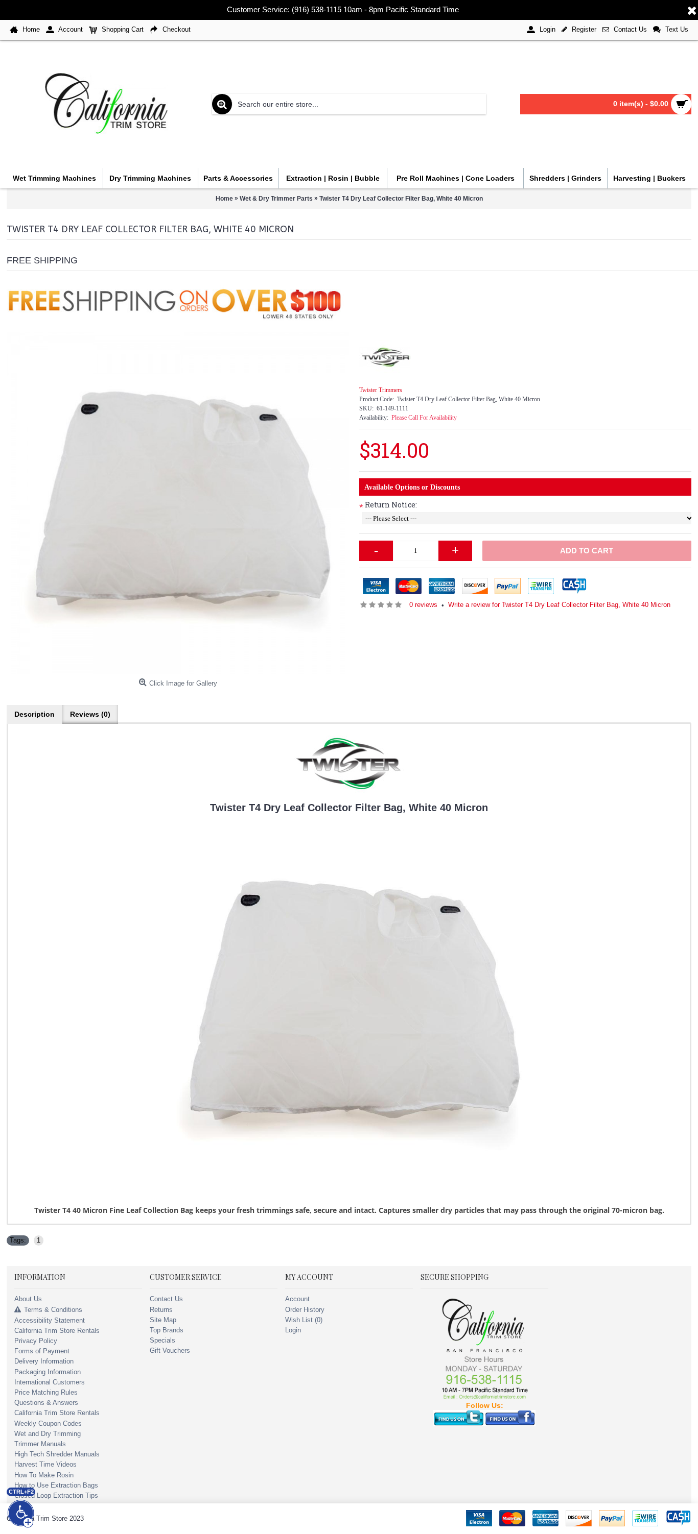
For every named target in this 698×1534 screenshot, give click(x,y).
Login (293, 1330)
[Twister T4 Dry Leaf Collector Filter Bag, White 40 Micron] (178, 503)
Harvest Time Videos (45, 1464)
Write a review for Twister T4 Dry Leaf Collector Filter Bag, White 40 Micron (559, 604)
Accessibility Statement (49, 1320)
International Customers (49, 1382)
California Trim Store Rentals (57, 1330)
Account (297, 1299)
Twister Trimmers (380, 390)
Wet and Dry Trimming (47, 1434)
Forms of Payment (41, 1351)
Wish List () (303, 1320)
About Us (28, 1299)
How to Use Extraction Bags (56, 1485)
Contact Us (166, 1299)
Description (34, 714)
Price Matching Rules (46, 1392)
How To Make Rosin (44, 1475)
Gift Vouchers (170, 1350)
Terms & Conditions (53, 1309)
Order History (304, 1309)
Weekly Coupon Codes (48, 1423)
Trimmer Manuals (40, 1444)
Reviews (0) (90, 714)
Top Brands (166, 1330)
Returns (161, 1309)
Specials (162, 1340)
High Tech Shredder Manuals (57, 1454)
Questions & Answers (46, 1402)
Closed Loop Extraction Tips (56, 1495)
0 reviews (423, 604)
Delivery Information (44, 1361)
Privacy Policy (35, 1341)
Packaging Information (47, 1372)
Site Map (163, 1320)
